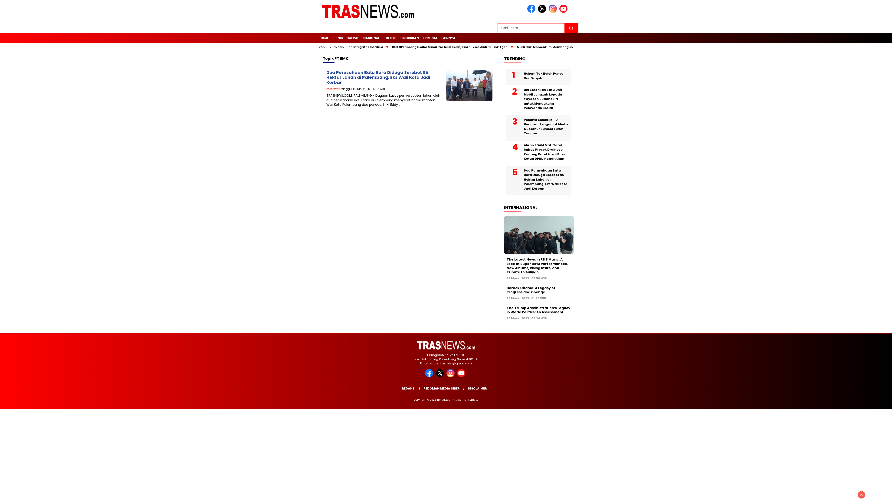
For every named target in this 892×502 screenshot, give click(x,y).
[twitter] (543, 11)
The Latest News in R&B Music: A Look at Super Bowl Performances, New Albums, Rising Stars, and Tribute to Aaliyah (537, 265)
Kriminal (430, 38)
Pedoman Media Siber (441, 388)
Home (324, 38)
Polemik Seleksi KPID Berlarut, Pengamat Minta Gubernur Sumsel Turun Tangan (546, 127)
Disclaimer (477, 388)
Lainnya (448, 38)
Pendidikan (409, 38)
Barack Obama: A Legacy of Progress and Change (531, 290)
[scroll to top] (861, 494)
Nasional (371, 38)
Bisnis (337, 38)
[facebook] (532, 11)
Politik (390, 38)
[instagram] (553, 11)
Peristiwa (332, 89)
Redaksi (408, 388)
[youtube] (564, 11)
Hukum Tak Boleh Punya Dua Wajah (544, 75)
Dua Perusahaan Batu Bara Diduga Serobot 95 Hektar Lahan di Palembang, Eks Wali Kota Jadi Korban (378, 77)
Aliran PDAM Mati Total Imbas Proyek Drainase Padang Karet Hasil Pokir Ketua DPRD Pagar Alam (545, 152)
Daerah (353, 38)
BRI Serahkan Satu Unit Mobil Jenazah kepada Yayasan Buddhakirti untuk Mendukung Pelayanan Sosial (543, 99)
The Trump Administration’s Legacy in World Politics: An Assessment (538, 310)
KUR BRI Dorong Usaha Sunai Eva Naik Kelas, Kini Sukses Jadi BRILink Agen (436, 47)
